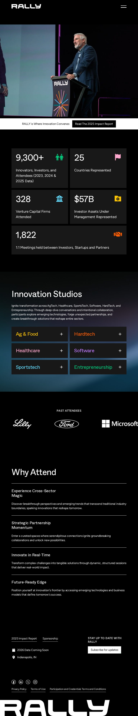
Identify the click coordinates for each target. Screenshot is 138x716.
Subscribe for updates (104, 650)
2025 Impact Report (24, 638)
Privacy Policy (19, 689)
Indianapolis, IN (26, 657)
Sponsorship (50, 638)
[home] (26, 6)
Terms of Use (38, 689)
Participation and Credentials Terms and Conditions (78, 689)
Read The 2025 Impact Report (94, 124)
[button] (123, 6)
